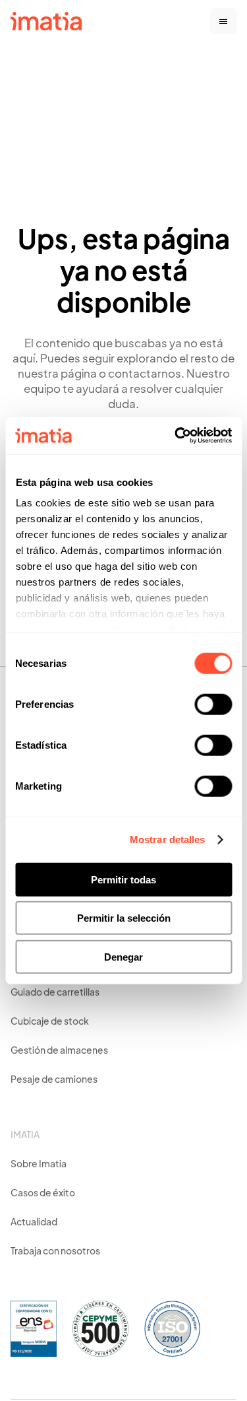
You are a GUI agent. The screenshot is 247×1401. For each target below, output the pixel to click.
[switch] (213, 703)
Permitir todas (123, 879)
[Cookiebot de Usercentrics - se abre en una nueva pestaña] (176, 435)
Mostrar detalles (168, 839)
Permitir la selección (124, 918)
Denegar (123, 956)
